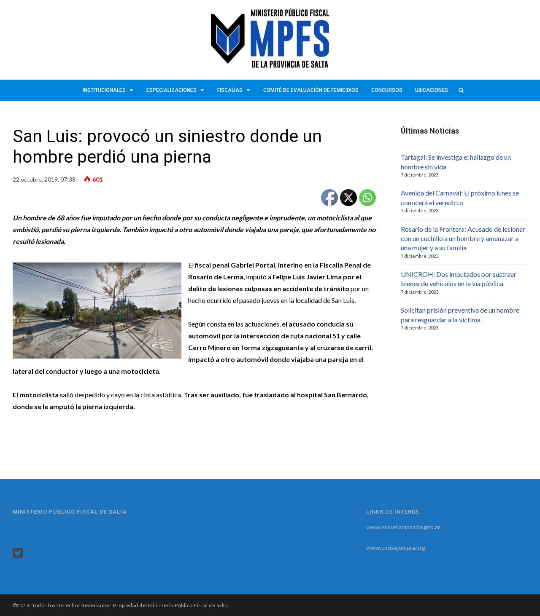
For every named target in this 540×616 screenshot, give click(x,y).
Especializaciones (171, 90)
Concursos (386, 90)
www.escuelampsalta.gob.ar (403, 526)
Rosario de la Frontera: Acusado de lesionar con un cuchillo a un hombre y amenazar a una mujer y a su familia (463, 238)
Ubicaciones (431, 90)
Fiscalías (230, 90)
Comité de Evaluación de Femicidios (311, 90)
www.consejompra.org (395, 547)
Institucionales (104, 90)
